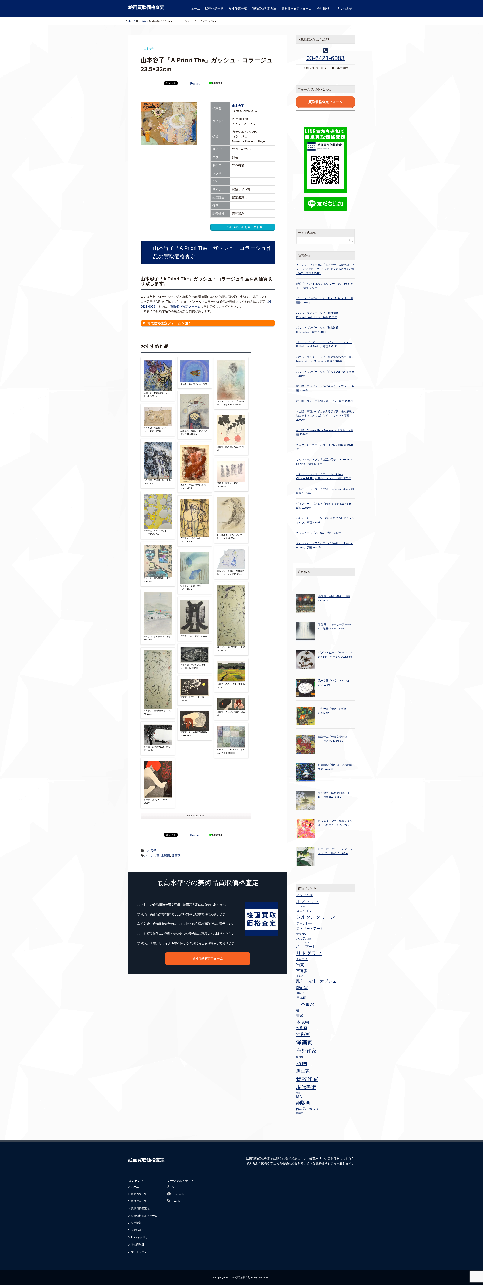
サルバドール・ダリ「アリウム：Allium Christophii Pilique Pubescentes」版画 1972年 (323, 476)
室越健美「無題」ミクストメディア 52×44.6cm (193, 432)
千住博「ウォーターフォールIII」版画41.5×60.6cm (335, 626)
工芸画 (300, 976)
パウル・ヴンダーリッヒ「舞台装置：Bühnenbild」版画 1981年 (318, 329)
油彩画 (303, 1034)
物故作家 (307, 1079)
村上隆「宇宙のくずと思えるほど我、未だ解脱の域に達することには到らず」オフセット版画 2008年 (325, 415)
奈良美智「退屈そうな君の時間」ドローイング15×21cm (230, 572)
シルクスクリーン (315, 917)
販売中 (300, 1096)
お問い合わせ (343, 8)
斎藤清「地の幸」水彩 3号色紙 (230, 448)
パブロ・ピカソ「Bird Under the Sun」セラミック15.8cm (335, 654)
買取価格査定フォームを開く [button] (169, 323)
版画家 (176, 855)
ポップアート (305, 946)
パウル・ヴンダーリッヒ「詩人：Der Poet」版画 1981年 (325, 373)
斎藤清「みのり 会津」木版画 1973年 (231, 685)
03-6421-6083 (325, 58)
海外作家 (306, 1051)
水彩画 (165, 855)
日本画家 (305, 1003)
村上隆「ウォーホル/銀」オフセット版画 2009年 (325, 400)
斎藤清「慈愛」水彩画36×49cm (227, 485)
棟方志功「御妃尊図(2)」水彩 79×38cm (157, 712)
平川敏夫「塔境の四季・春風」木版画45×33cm (334, 795)
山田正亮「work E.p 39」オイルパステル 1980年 (231, 751)
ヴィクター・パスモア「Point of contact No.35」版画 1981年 (325, 505)
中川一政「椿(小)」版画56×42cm (332, 710)
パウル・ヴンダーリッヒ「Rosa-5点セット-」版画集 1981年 (324, 300)
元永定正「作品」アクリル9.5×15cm (334, 682)
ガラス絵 (300, 906)
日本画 (301, 998)
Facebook (178, 1193)
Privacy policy (139, 1237)
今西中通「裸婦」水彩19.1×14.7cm (190, 540)
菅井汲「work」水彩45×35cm (194, 636)
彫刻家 (302, 987)
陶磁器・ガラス (307, 1109)
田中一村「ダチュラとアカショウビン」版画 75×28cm (335, 851)
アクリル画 (304, 895)
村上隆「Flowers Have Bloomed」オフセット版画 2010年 (324, 432)
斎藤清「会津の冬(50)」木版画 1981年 (157, 748)
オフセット (307, 901)
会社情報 (323, 8)
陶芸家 (299, 1113)
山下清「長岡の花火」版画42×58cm (334, 598)
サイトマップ (139, 1251)
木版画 (302, 1021)
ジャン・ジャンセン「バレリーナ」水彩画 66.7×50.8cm (230, 403)
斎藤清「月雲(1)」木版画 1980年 (192, 699)
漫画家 (299, 1056)
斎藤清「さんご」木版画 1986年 (231, 713)
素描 (298, 1093)
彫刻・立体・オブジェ (316, 981)
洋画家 (304, 1043)
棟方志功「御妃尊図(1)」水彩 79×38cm (231, 649)
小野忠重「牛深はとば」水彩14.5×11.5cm (157, 482)
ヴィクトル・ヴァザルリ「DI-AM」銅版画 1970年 (324, 447)
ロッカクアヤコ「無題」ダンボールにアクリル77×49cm (335, 823)
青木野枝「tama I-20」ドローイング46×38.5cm (157, 532)
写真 (300, 965)
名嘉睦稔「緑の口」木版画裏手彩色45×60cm (335, 766)
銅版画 (303, 1102)
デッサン (302, 933)
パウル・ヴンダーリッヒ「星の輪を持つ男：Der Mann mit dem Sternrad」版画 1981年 (324, 359)
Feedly (176, 1201)
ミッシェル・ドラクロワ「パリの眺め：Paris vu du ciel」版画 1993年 (324, 545)
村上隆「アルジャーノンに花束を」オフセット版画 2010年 (325, 388)
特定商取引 (137, 1244)
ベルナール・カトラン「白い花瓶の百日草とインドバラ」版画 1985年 (325, 520)
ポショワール (302, 942)
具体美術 (302, 959)
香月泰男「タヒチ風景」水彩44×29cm (157, 638)
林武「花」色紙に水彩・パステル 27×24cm (157, 394)
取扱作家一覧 (238, 8)
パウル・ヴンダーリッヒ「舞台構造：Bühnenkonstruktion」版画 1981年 (318, 315)
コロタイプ (304, 910)
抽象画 (300, 992)
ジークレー (304, 923)
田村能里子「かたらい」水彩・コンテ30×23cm (229, 536)
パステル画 (151, 855)
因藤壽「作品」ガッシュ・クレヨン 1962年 (193, 486)
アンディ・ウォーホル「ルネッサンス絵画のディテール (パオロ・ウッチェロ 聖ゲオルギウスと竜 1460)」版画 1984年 (325, 269)
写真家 (302, 971)
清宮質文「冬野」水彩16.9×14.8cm (190, 587)
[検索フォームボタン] (351, 240)
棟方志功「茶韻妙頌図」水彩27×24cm (157, 580)
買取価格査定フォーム (296, 8)
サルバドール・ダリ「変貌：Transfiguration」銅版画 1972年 (325, 491)
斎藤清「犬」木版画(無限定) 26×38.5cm (193, 734)
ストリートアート (309, 928)
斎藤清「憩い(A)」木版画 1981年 (155, 801)
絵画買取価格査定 (146, 7)
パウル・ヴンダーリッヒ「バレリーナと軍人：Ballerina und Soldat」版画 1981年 (324, 344)
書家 (299, 1015)
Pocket (194, 83)
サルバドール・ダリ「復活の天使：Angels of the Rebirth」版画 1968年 (325, 461)
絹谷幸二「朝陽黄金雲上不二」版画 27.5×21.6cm (334, 738)
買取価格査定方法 (264, 8)
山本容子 (238, 105)
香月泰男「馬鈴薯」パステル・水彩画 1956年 (156, 429)
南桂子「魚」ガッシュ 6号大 (193, 384)
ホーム (195, 8)
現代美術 (306, 1087)
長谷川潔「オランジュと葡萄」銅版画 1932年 (192, 666)
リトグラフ (309, 953)
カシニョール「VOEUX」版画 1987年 (318, 532)
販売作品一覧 (214, 8)
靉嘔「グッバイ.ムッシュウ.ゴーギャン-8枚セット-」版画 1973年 (324, 285)
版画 (301, 1063)
